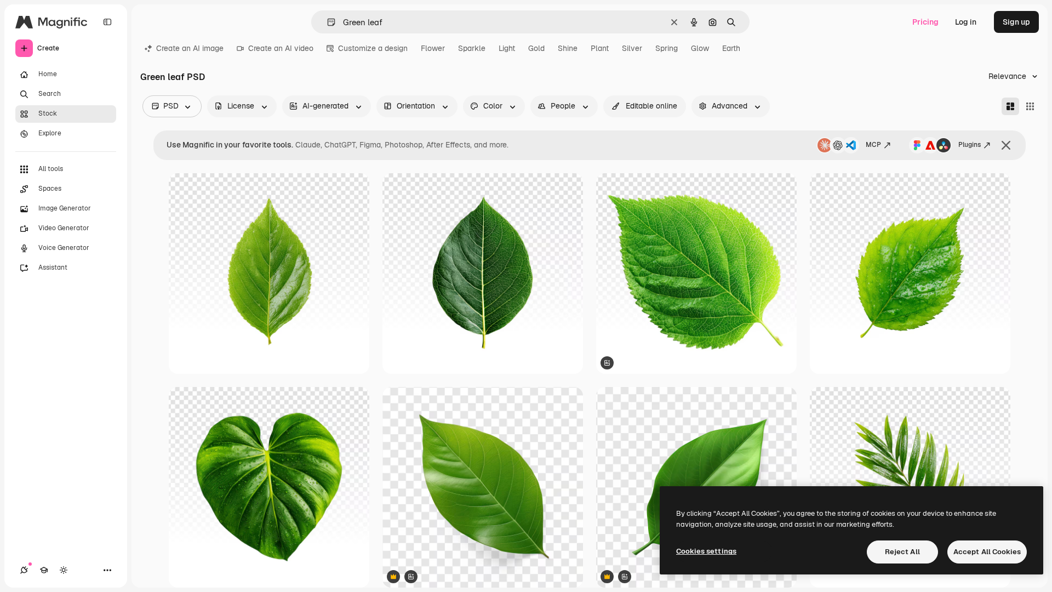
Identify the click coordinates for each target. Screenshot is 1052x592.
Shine (568, 48)
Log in (965, 22)
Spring (666, 48)
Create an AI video (280, 48)
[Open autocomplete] (327, 22)
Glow (700, 48)
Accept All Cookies (987, 551)
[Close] (1006, 145)
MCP (873, 144)
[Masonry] (1010, 106)
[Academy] (44, 570)
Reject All (902, 551)
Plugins (969, 144)
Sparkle (471, 48)
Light (507, 48)
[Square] (1030, 106)
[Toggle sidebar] (107, 22)
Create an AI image (190, 48)
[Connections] (24, 570)
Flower (433, 48)
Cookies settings (706, 551)
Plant (600, 48)
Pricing (925, 22)
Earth (731, 48)
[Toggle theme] (63, 570)
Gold (536, 48)
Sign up (1016, 22)
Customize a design (373, 48)
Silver (632, 48)
